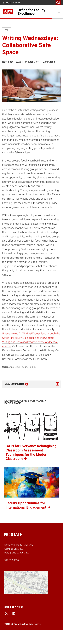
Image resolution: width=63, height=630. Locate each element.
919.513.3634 (11, 560)
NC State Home (13, 2)
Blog (17, 366)
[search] (58, 2)
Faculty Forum (28, 366)
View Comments (24, 384)
